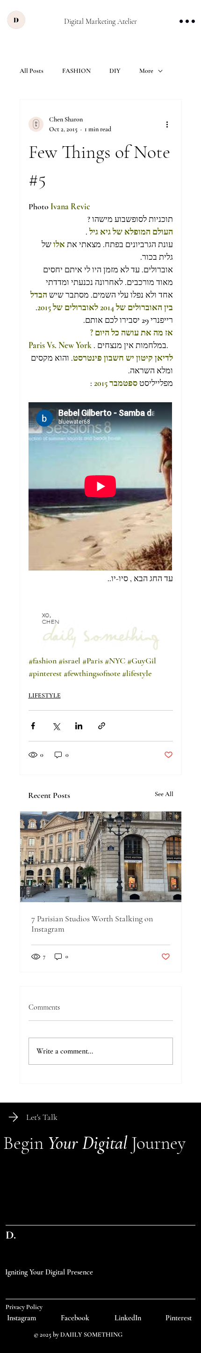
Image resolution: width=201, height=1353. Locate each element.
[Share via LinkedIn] (78, 725)
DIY (115, 71)
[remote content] (101, 487)
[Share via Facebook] (33, 725)
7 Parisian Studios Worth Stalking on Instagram (92, 923)
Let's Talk (41, 1117)
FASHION (76, 71)
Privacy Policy (24, 1307)
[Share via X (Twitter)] (55, 725)
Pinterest (178, 1318)
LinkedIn (128, 1318)
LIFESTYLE (45, 695)
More (146, 71)
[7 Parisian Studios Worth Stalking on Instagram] (100, 857)
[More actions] (167, 124)
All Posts (31, 71)
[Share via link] (101, 725)
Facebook (75, 1318)
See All (164, 794)
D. (11, 1235)
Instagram (21, 1318)
